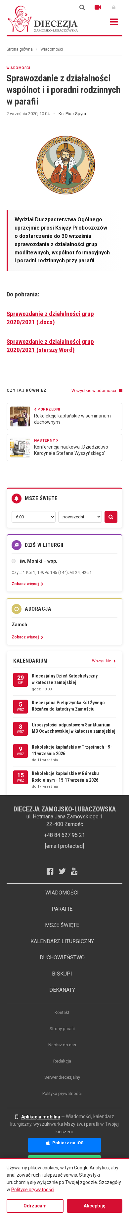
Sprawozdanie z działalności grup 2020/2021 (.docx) (50, 318)
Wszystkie (102, 661)
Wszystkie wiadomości (94, 390)
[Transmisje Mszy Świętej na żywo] (98, 7)
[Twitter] (65, 871)
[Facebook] (53, 871)
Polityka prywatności (62, 1093)
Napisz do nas (62, 1044)
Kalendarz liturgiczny (62, 941)
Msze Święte (62, 925)
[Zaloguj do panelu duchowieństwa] (114, 7)
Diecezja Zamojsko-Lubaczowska (43, 18)
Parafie (62, 909)
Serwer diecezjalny (62, 1077)
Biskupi (62, 974)
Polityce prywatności (32, 1189)
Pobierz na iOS (67, 1142)
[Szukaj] (82, 7)
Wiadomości (51, 49)
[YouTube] (77, 871)
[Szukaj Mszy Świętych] (111, 517)
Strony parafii (62, 1028)
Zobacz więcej (26, 584)
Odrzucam (35, 1205)
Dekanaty (62, 990)
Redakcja (62, 1061)
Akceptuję (95, 1205)
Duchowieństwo (62, 957)
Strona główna (20, 49)
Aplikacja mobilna (40, 1116)
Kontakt (62, 1012)
